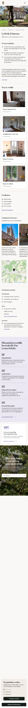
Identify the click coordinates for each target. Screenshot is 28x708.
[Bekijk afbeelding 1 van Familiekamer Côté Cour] (14, 124)
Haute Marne (11, 30)
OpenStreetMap (18, 282)
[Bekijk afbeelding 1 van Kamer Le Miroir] (14, 174)
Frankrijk (4, 30)
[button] (14, 270)
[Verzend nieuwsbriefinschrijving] (24, 475)
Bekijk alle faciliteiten (7, 210)
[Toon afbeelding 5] (15, 25)
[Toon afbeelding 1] (12, 25)
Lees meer (4, 79)
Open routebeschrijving (10, 316)
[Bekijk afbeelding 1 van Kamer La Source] (14, 149)
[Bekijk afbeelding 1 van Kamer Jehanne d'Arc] (14, 99)
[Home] (3, 3)
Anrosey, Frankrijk (20, 30)
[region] (14, 241)
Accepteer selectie (14, 698)
